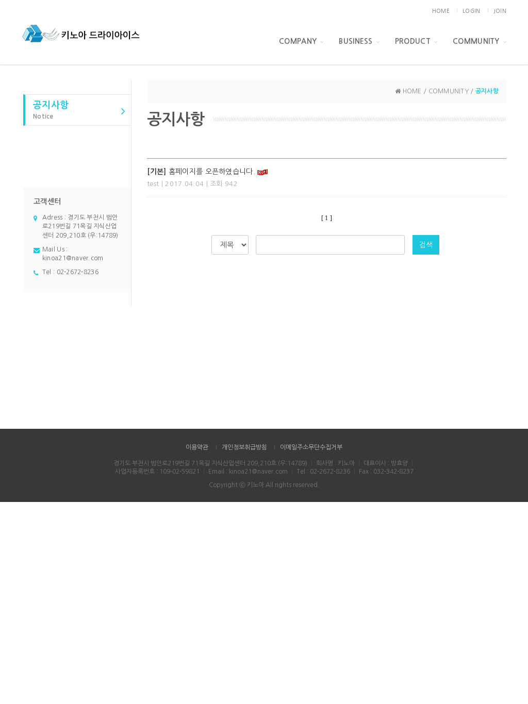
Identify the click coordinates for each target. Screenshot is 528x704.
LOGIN (471, 10)
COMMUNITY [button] (476, 41)
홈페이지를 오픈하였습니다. (201, 171)
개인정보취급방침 (244, 447)
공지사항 (51, 110)
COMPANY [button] (298, 41)
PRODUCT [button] (413, 41)
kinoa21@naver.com (73, 258)
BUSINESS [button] (355, 41)
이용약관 (197, 447)
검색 (426, 244)
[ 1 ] (326, 218)
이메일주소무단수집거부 (311, 447)
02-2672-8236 (77, 272)
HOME (441, 10)
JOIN (499, 10)
